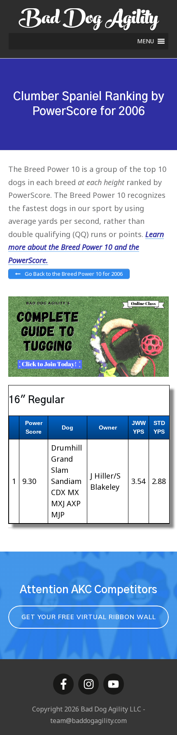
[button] (145, 41)
